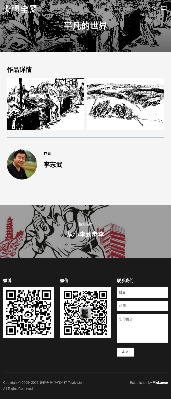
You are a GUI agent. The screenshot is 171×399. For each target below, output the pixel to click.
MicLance (160, 382)
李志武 (53, 164)
